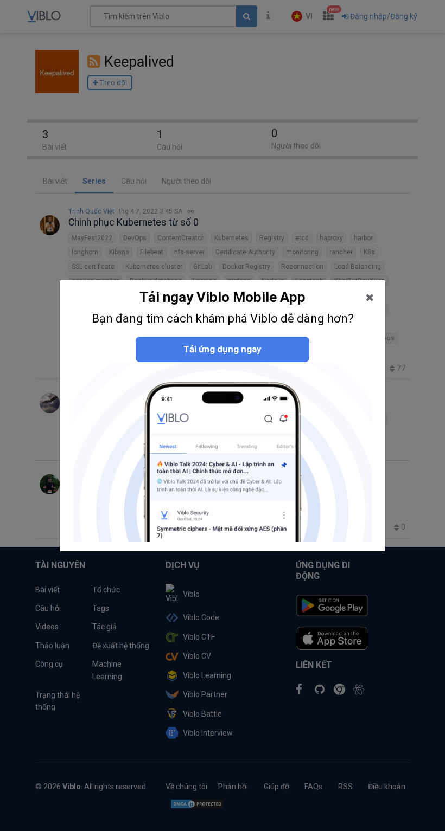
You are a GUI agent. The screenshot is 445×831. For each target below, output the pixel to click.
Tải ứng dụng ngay (222, 349)
